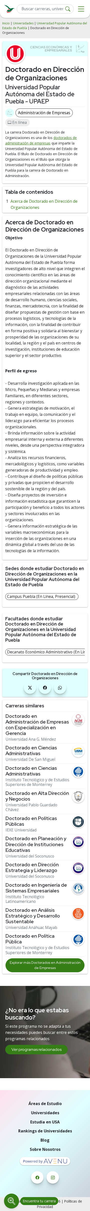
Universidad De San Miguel (30, 759)
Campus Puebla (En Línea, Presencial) (41, 596)
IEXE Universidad (21, 830)
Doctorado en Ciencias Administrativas (31, 750)
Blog (45, 1140)
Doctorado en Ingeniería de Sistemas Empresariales (36, 888)
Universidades (23, 23)
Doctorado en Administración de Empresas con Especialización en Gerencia (37, 724)
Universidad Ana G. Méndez (31, 739)
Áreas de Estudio (45, 1103)
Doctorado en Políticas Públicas (31, 821)
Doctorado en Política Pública (30, 939)
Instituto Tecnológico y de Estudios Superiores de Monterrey (37, 782)
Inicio (6, 23)
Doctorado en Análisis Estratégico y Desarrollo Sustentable (33, 915)
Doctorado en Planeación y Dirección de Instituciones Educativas (36, 844)
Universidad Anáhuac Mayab (31, 927)
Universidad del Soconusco (30, 856)
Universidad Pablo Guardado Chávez (31, 807)
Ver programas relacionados (37, 1049)
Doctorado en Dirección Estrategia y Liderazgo (32, 867)
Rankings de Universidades (45, 1131)
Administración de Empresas (44, 112)
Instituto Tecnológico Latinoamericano (25, 899)
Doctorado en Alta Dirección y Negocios (37, 796)
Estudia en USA (45, 1122)
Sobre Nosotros (45, 1149)
